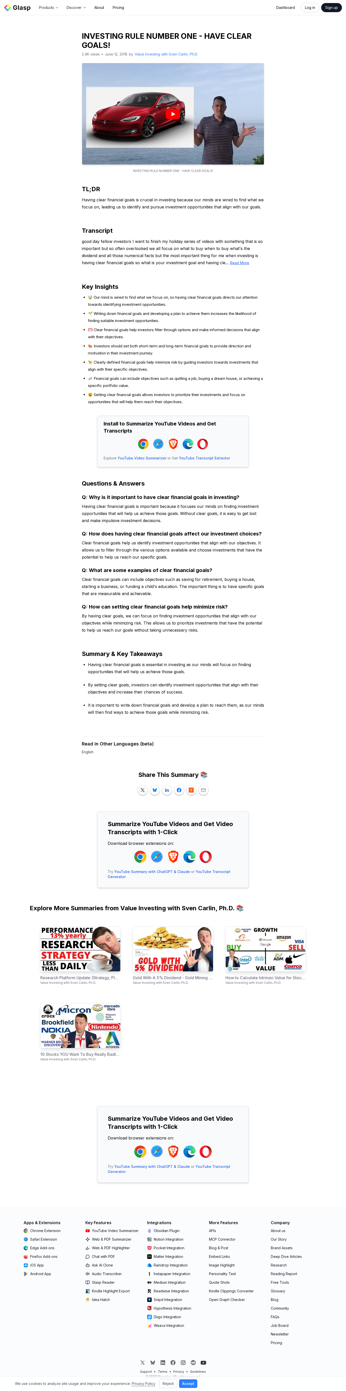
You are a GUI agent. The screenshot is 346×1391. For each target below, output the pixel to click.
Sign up (331, 7)
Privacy (178, 1372)
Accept (188, 1383)
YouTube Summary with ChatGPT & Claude (152, 871)
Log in (310, 7)
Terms (162, 1372)
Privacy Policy (143, 1383)
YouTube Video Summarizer (142, 458)
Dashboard (285, 7)
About (99, 7)
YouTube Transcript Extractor (204, 458)
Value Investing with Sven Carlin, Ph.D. (166, 54)
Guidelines (198, 1372)
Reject (168, 1383)
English (87, 752)
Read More (239, 262)
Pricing (118, 7)
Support (146, 1372)
